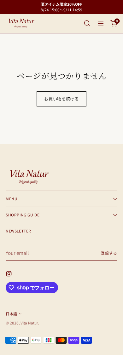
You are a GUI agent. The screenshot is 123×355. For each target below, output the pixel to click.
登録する (109, 252)
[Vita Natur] (21, 23)
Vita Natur (29, 322)
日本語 (11, 313)
